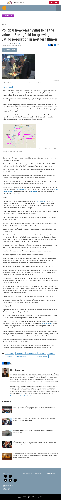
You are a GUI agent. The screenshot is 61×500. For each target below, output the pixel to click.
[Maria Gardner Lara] (5, 372)
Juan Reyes (20, 353)
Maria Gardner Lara (21, 44)
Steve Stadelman (31, 353)
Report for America (42, 356)
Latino (31, 356)
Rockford (42, 353)
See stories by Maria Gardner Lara (21, 396)
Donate (54, 2)
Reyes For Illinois (21, 189)
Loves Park (9, 356)
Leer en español (8, 87)
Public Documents (27, 473)
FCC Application (51, 473)
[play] (4, 8)
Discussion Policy (27, 477)
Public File (37, 477)
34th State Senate (21, 356)
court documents (46, 323)
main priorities (40, 201)
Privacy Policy (38, 473)
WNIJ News (5, 25)
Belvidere (51, 353)
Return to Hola (8, 15)
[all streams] (58, 8)
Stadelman (33, 191)
